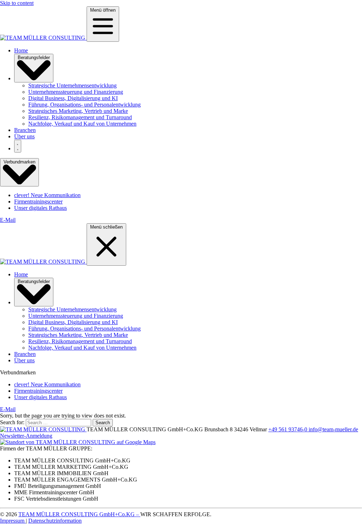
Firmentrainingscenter (38, 201)
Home (21, 50)
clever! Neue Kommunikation (47, 195)
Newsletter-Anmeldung (26, 436)
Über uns (24, 136)
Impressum (13, 521)
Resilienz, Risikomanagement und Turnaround (80, 117)
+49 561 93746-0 (288, 429)
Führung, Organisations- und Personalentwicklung (84, 105)
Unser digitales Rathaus (40, 208)
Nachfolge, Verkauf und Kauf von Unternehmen (82, 124)
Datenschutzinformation (55, 521)
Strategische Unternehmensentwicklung (72, 85)
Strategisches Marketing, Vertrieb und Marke (78, 111)
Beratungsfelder (34, 57)
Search (102, 422)
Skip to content (17, 3)
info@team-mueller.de (333, 429)
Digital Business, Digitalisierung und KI (73, 98)
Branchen (25, 130)
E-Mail (8, 220)
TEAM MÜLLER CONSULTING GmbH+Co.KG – (79, 514)
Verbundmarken (19, 162)
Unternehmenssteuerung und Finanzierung (75, 92)
